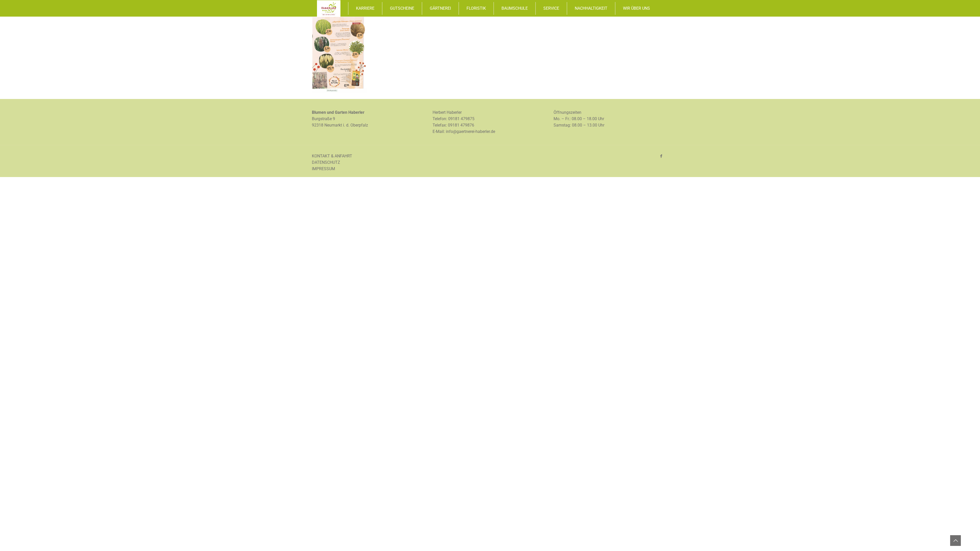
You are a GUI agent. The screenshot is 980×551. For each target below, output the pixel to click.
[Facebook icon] (661, 156)
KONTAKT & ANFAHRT (332, 156)
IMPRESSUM (323, 168)
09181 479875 (461, 118)
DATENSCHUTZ (326, 162)
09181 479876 (461, 125)
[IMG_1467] (339, 92)
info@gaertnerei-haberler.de (470, 131)
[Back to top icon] (955, 540)
